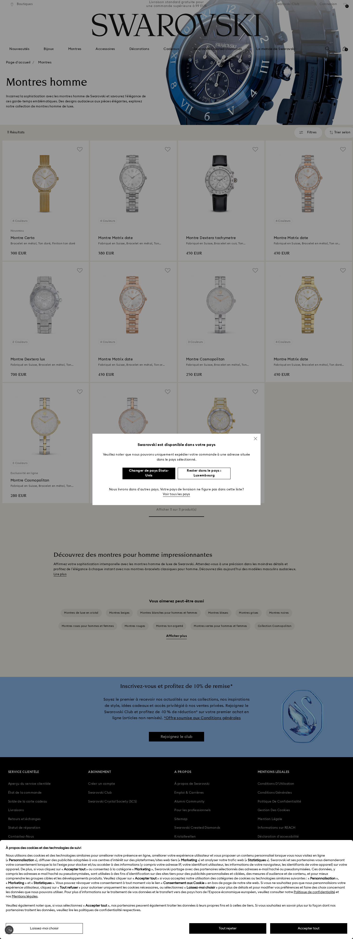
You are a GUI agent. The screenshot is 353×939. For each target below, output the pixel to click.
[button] (255, 438)
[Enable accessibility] (9, 930)
